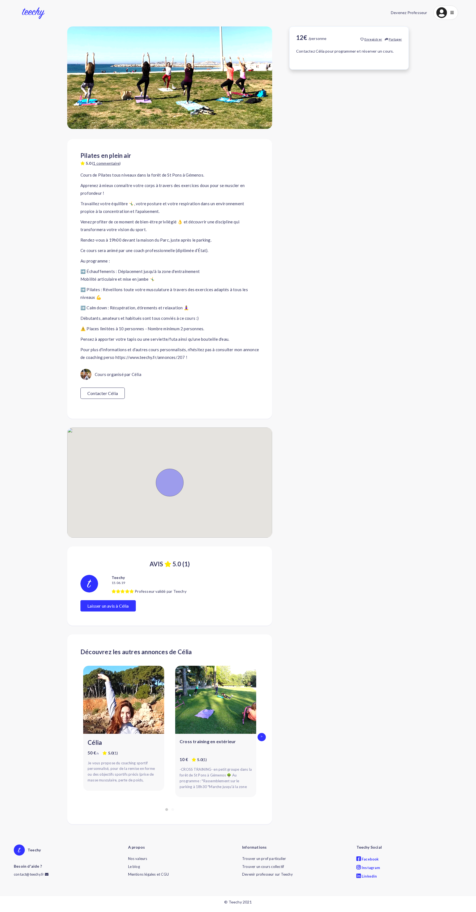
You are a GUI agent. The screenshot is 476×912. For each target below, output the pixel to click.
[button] (446, 13)
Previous (76, 737)
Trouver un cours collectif (263, 866)
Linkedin (369, 876)
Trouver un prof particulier (264, 858)
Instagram (370, 867)
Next (263, 737)
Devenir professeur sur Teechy (267, 874)
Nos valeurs (137, 858)
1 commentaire (106, 163)
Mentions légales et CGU (148, 874)
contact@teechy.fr (29, 874)
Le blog (134, 866)
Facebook (370, 859)
